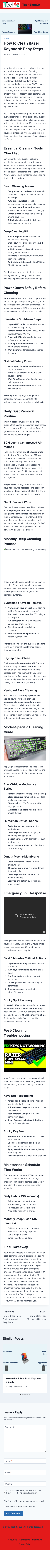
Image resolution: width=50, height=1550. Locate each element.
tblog (8, 54)
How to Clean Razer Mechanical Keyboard (37, 1315)
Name (8, 1461)
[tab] (20, 1394)
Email (8, 1472)
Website (8, 1484)
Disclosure (37, 1540)
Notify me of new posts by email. (21, 1506)
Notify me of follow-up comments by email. (24, 1501)
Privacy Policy (25, 1544)
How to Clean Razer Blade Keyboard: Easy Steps (12, 1317)
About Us (12, 1540)
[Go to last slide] (6, 1368)
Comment (10, 1427)
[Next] (43, 1368)
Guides (6, 38)
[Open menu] (45, 4)
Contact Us (24, 1540)
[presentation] (25, 1359)
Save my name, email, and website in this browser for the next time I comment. (23, 1491)
